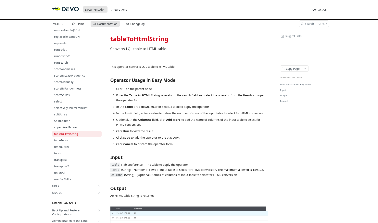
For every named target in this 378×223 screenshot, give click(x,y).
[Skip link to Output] (107, 188)
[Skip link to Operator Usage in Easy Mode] (107, 80)
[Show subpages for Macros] (99, 192)
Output (284, 95)
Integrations (119, 9)
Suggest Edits (293, 36)
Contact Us (319, 9)
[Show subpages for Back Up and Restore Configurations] (99, 210)
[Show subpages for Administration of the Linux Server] (99, 220)
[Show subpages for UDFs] (99, 186)
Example (284, 101)
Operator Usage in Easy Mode (295, 84)
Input (283, 90)
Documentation (95, 9)
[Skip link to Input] (107, 157)
